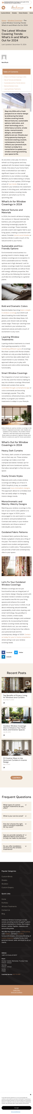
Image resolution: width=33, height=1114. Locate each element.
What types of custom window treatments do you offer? (13, 806)
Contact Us (6, 910)
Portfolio (5, 903)
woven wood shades (21, 235)
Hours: (3, 958)
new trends (13, 184)
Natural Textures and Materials (12, 80)
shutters (21, 934)
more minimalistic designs (20, 488)
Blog (3, 914)
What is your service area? (13, 816)
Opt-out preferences (15, 1111)
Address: (4, 952)
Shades (14, 13)
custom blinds (25, 932)
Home (4, 20)
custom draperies (7, 938)
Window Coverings (15, 20)
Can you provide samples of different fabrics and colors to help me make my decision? (14, 836)
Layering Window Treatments (12, 89)
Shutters (5, 884)
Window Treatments (9, 906)
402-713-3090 (16, 974)
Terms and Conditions (16, 992)
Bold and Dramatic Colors (11, 86)
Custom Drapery (8, 887)
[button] (30, 1094)
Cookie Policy (16, 990)
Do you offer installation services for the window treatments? (12, 847)
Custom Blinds (5, 13)
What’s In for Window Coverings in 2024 (15, 77)
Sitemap (16, 988)
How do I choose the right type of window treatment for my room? (13, 825)
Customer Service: (7, 974)
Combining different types (11, 349)
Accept (16, 1108)
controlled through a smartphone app (15, 388)
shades (7, 934)
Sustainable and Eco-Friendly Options (14, 83)
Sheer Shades (23, 13)
